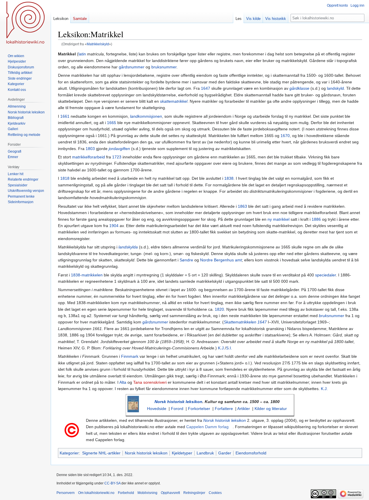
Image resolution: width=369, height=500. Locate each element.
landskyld (335, 88)
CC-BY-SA (112, 483)
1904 (113, 225)
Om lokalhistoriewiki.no (96, 493)
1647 (205, 88)
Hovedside (156, 408)
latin (82, 54)
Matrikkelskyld (98, 44)
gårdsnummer (131, 67)
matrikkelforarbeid (88, 157)
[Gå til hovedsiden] (25, 23)
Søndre (186, 260)
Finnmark (129, 356)
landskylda (128, 247)
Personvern (66, 493)
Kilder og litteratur (271, 408)
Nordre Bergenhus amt (221, 260)
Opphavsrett (170, 493)
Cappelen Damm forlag (207, 426)
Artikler (243, 408)
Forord (177, 408)
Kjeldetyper (182, 453)
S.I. (229, 348)
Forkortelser (199, 408)
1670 (285, 135)
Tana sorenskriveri (150, 382)
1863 (242, 206)
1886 (316, 219)
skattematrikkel (173, 101)
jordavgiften (119, 148)
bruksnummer (163, 67)
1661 (64, 116)
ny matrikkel (278, 219)
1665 (111, 122)
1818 (64, 178)
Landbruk (205, 453)
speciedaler (325, 275)
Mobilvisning (147, 493)
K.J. (221, 348)
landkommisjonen (146, 116)
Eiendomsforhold (251, 453)
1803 (90, 148)
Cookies (215, 493)
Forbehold (126, 493)
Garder (224, 453)
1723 (116, 157)
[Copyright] (72, 430)
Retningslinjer (194, 493)
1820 (219, 309)
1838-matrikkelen (87, 275)
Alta (122, 382)
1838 (229, 178)
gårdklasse (299, 88)
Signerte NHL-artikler (101, 453)
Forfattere (224, 408)
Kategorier (69, 453)
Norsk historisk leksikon (178, 401)
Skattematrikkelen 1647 (245, 322)
